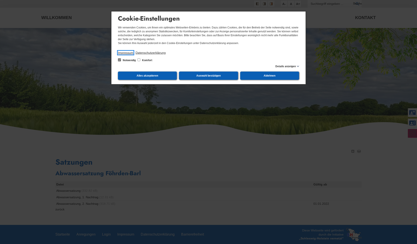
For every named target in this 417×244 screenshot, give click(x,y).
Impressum (125, 52)
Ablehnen (269, 75)
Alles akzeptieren (147, 75)
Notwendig (129, 60)
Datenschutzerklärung (151, 52)
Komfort (146, 60)
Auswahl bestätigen (208, 75)
